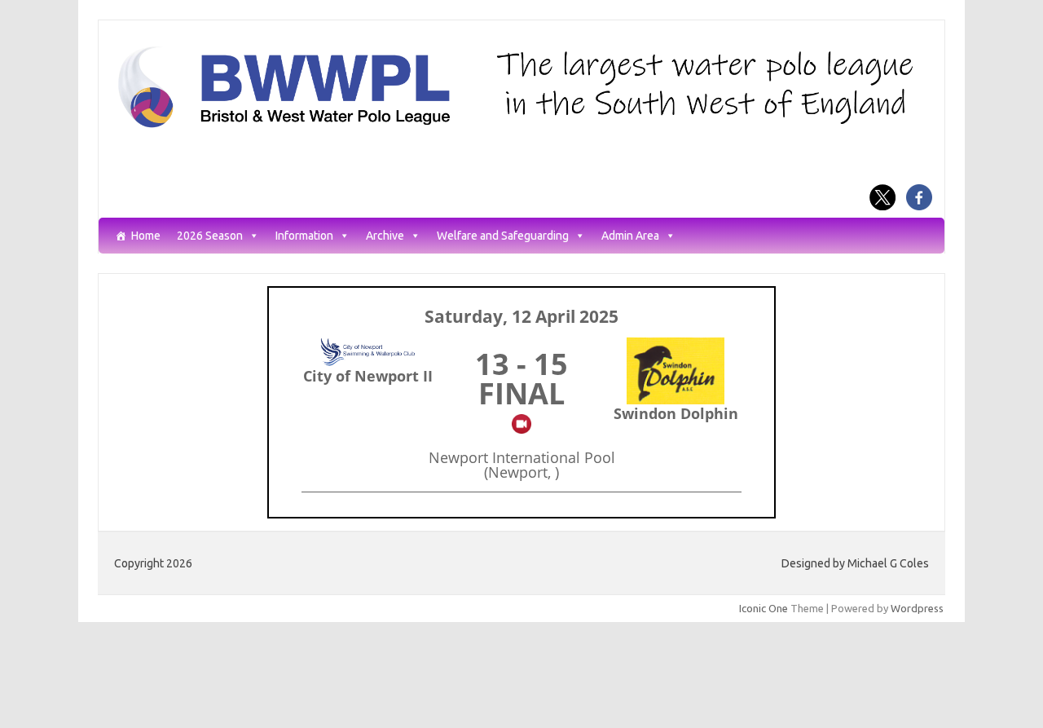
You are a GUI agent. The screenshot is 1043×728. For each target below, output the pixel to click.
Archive (385, 236)
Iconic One (763, 608)
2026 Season (210, 236)
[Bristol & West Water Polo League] (521, 126)
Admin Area (630, 236)
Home (146, 236)
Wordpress (917, 608)
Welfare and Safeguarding (503, 236)
